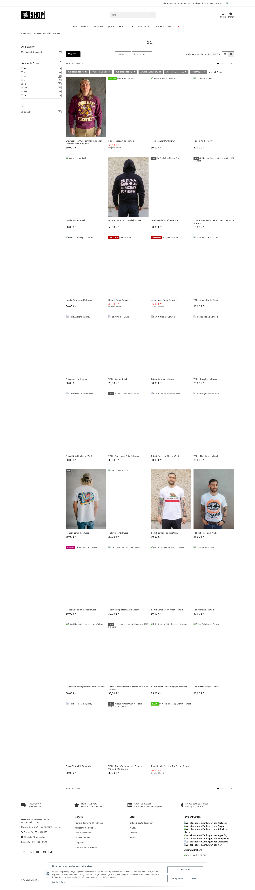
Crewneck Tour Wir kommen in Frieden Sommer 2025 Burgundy (84, 142)
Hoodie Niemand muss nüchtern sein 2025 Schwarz (214, 221)
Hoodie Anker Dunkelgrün (163, 140)
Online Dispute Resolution (141, 823)
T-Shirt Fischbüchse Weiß (77, 532)
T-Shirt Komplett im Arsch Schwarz (167, 609)
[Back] (218, 63)
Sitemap (133, 832)
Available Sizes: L (100, 72)
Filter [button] (73, 54)
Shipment (79, 842)
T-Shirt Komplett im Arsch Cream (123, 609)
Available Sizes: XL (124, 72)
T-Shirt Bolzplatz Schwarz (205, 379)
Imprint (55, 882)
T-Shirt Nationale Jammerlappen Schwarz (85, 686)
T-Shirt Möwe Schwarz (204, 609)
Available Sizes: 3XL (175, 72)
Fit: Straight (197, 72)
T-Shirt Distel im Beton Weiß (79, 456)
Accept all (185, 869)
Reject (194, 878)
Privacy (64, 882)
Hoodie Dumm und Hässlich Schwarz (125, 220)
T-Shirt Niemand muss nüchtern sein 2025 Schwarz (128, 688)
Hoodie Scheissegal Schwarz (79, 300)
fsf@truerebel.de (37, 837)
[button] (229, 3)
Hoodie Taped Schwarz (119, 300)
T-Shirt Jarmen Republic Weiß (164, 532)
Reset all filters (215, 72)
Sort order (121, 54)
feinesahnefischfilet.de (85, 828)
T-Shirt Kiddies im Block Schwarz (81, 609)
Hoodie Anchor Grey (203, 140)
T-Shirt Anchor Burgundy (77, 379)
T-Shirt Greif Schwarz (118, 532)
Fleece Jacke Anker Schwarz (121, 140)
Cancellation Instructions (86, 847)
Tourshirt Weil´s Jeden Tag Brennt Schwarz (170, 766)
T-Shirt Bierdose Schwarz (162, 379)
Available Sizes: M (76, 72)
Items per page (141, 54)
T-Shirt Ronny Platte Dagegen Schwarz (169, 686)
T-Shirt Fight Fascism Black (206, 456)
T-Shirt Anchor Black (117, 379)
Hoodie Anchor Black (75, 220)
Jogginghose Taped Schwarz (164, 300)
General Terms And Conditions (89, 823)
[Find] (152, 15)
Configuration (177, 878)
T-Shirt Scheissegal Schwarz (206, 686)
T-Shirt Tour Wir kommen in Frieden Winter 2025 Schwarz (125, 767)
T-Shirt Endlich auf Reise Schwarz (123, 456)
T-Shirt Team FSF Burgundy (78, 766)
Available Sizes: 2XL (149, 72)
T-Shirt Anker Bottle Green (206, 300)
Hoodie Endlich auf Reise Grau (165, 220)
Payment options (82, 837)
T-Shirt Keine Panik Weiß (205, 532)
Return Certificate (83, 832)
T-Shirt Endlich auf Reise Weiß (165, 456)
